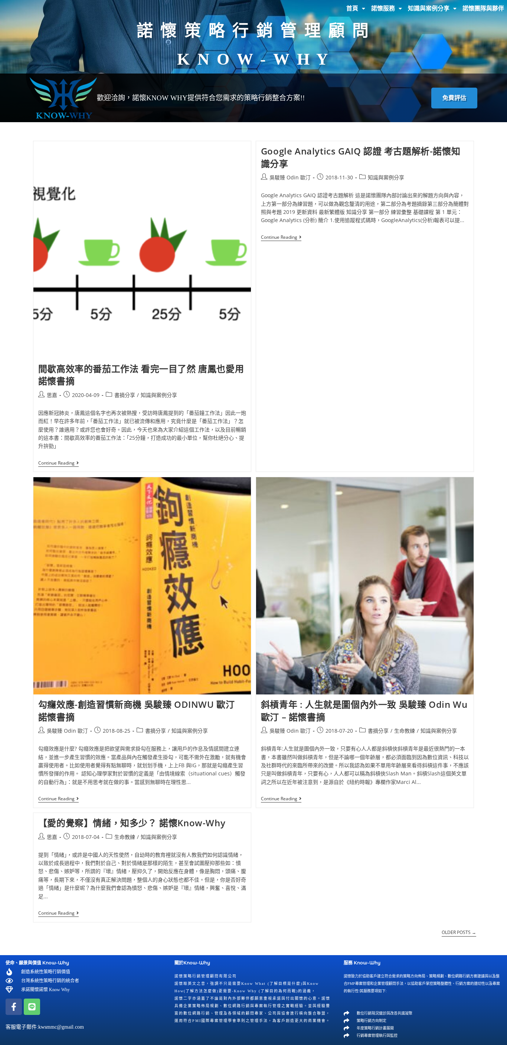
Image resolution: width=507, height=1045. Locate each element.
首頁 (352, 8)
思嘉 (52, 394)
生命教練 (404, 730)
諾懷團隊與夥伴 (483, 8)
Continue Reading (58, 463)
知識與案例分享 (428, 8)
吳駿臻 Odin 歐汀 (290, 177)
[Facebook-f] (14, 1007)
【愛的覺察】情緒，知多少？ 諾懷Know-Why (131, 823)
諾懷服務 (383, 8)
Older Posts (459, 932)
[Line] (32, 1007)
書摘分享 (124, 394)
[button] (355, 8)
